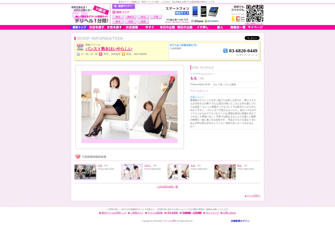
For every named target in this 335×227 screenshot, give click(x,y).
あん (239, 165)
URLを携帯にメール (254, 23)
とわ (100, 165)
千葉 (156, 17)
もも (193, 165)
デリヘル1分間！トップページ (123, 6)
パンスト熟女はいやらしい (109, 49)
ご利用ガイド (136, 212)
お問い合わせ (229, 212)
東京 (118, 17)
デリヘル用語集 (155, 212)
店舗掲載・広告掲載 (191, 212)
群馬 (143, 21)
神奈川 (130, 17)
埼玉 (143, 17)
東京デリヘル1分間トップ (114, 212)
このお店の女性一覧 (167, 186)
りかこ (147, 165)
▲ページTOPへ (252, 195)
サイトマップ (212, 212)
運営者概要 (172, 212)
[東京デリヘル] (90, 14)
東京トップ (79, 27)
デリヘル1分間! (169, 221)
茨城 (130, 21)
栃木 (118, 21)
